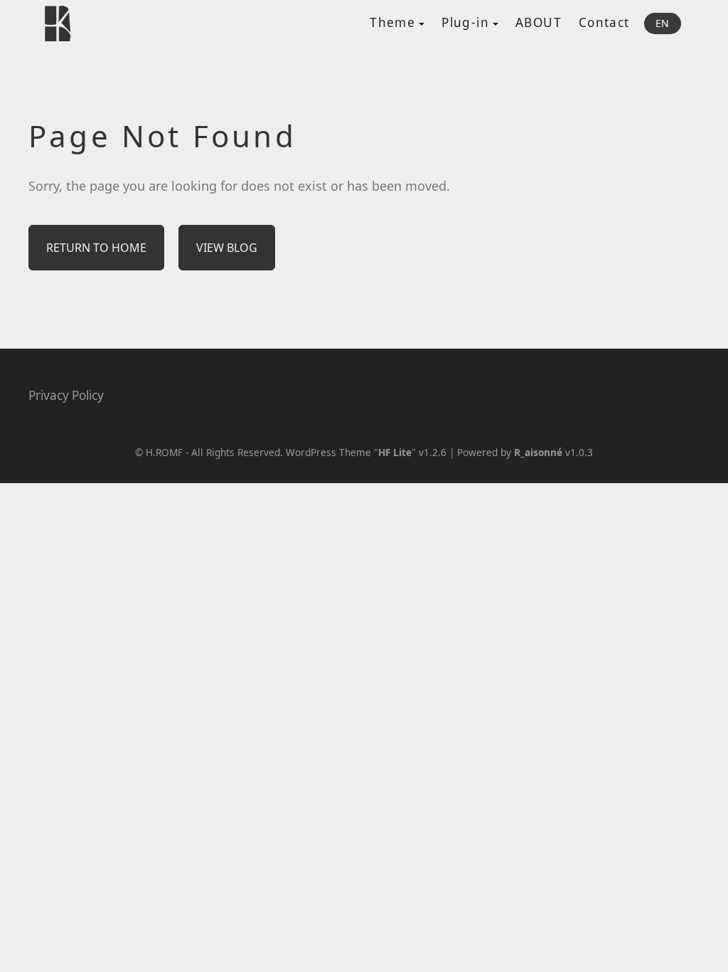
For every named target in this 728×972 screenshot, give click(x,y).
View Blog (226, 247)
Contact (604, 22)
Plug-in (465, 22)
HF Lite (395, 452)
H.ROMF (164, 452)
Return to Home (96, 247)
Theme (392, 22)
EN (662, 23)
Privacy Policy (66, 395)
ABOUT (538, 22)
